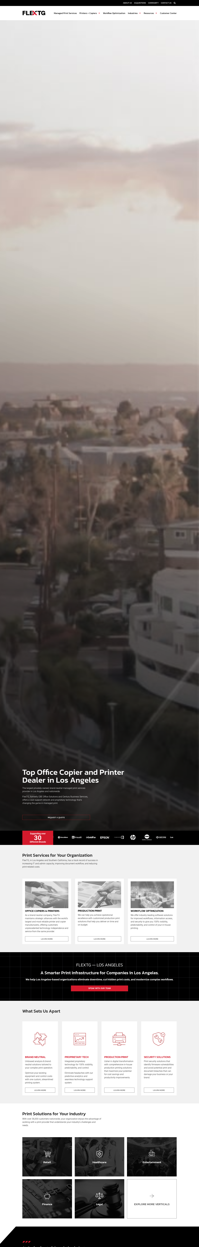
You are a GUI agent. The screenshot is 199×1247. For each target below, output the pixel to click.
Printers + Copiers (88, 13)
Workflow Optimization (114, 13)
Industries (133, 13)
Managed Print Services (65, 13)
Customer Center (168, 13)
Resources (149, 13)
